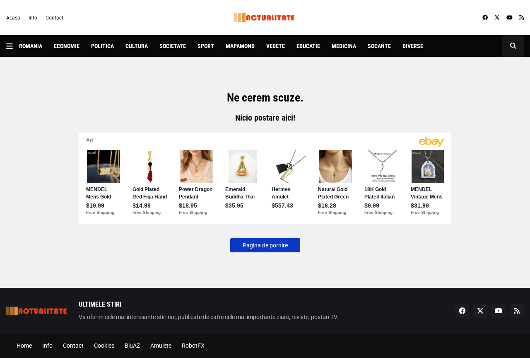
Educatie (308, 46)
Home (24, 345)
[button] (12, 46)
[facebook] (485, 18)
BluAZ (132, 345)
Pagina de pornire (265, 245)
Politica (102, 46)
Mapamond (240, 46)
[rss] (521, 18)
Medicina (344, 46)
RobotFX (193, 345)
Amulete (160, 345)
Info (33, 18)
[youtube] (509, 18)
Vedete (275, 46)
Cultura (136, 46)
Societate (172, 46)
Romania (30, 46)
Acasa (13, 18)
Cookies (104, 345)
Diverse (412, 46)
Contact (54, 18)
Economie (67, 46)
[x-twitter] (497, 18)
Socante (379, 46)
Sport (206, 46)
